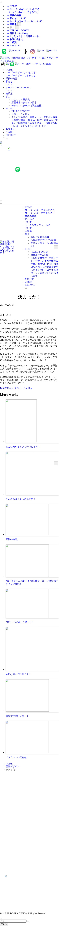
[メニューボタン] (1, 203)
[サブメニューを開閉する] (19, 24)
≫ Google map (29, 852)
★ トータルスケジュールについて (24, 21)
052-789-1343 (37, 795)
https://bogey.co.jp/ (29, 885)
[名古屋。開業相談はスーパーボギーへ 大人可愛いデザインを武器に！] (29, 61)
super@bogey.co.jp (29, 810)
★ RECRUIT (14, 45)
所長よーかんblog (23, 388)
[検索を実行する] (28, 921)
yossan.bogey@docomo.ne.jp (29, 831)
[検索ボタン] (7, 138)
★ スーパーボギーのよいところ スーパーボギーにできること (23, 10)
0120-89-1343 (21, 795)
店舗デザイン (7, 388)
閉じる (4, 924)
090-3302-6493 (29, 828)
